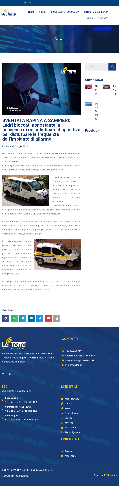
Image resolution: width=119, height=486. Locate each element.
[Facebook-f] (25, 3)
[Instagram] (30, 3)
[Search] (112, 67)
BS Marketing (110, 475)
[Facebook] (3, 373)
